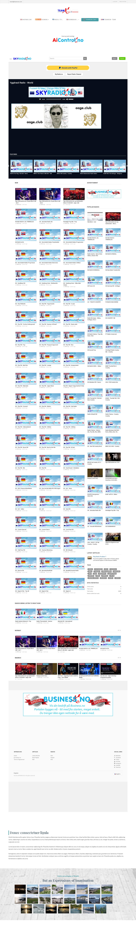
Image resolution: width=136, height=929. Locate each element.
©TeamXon (72, 925)
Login (115, 1)
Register (123, 1)
